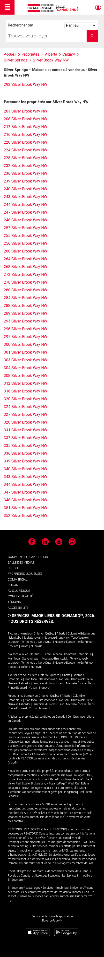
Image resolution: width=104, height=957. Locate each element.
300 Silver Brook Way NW (25, 344)
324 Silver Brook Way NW (25, 406)
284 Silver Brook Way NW (25, 298)
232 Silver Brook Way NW (25, 165)
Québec (49, 633)
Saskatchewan (32, 637)
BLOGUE (14, 568)
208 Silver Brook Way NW (25, 119)
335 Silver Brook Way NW (25, 445)
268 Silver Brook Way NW (25, 266)
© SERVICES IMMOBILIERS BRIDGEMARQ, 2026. (51, 615)
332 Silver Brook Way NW (25, 437)
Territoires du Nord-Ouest (36, 642)
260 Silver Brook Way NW (25, 251)
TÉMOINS (14, 602)
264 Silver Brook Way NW (25, 259)
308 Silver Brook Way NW (25, 375)
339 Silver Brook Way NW (25, 461)
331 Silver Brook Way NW (25, 430)
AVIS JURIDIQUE (19, 590)
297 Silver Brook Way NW (25, 336)
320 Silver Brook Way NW (25, 399)
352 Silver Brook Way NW (25, 515)
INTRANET (15, 585)
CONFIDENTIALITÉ (20, 596)
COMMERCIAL (18, 579)
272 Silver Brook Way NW (25, 274)
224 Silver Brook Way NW (25, 150)
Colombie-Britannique (81, 633)
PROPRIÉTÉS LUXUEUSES (25, 573)
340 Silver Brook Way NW (25, 469)
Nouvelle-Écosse (65, 642)
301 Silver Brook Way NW (25, 352)
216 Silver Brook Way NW (25, 134)
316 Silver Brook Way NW (25, 391)
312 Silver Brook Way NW (25, 383)
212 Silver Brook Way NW (25, 126)
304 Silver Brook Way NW (25, 367)
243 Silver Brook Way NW (25, 196)
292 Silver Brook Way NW (25, 84)
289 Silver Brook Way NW (25, 313)
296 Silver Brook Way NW (25, 329)
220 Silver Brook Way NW (25, 142)
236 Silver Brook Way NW (25, 173)
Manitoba (15, 637)
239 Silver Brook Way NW (25, 181)
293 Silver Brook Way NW (25, 321)
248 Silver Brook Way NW (25, 220)
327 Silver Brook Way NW (25, 414)
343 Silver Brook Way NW (25, 476)
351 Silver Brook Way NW (25, 507)
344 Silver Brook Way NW (25, 484)
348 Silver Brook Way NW (25, 500)
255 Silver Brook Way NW (25, 235)
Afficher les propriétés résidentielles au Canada (36, 716)
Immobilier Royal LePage (54, 8)
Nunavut (36, 646)
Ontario (38, 633)
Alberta (61, 633)
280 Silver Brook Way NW (25, 290)
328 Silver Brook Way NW (25, 422)
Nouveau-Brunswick (56, 637)
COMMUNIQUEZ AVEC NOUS (28, 557)
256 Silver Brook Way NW (25, 243)
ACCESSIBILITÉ (18, 607)
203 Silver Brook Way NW (25, 111)
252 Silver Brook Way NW (25, 228)
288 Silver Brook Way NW (25, 305)
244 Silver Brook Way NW (25, 204)
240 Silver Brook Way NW (25, 189)
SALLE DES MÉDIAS (21, 562)
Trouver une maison (20, 633)
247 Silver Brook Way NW (25, 212)
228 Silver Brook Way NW (25, 158)
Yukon (25, 646)
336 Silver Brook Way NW (25, 453)
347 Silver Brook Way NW (25, 492)
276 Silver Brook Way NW (25, 282)
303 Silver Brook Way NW (25, 360)
